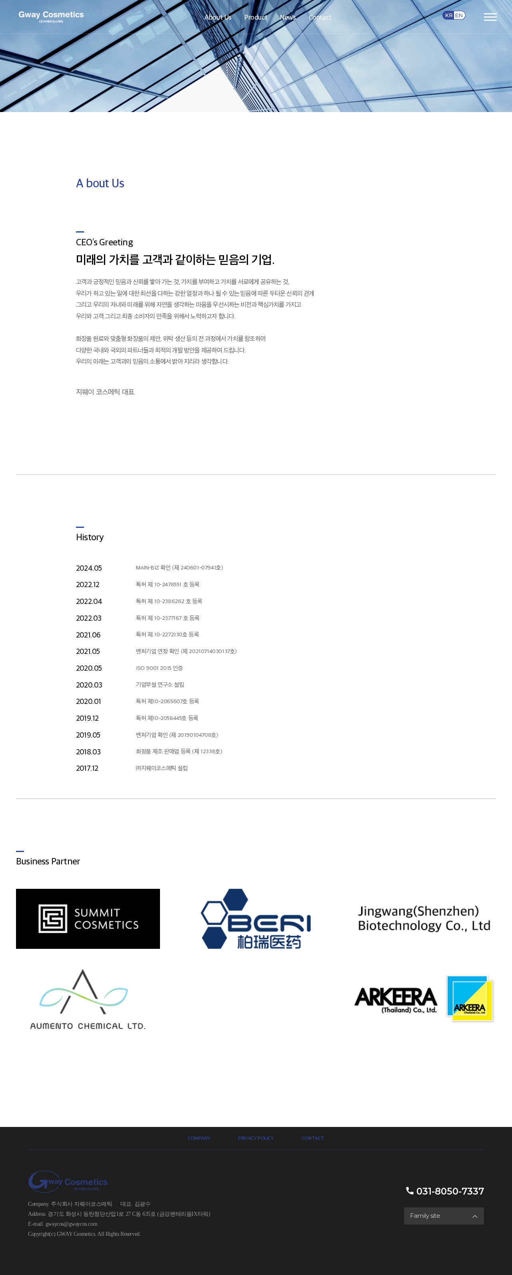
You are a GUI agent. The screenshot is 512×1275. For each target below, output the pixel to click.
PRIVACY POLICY (255, 1138)
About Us (218, 16)
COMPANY (199, 1138)
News (288, 16)
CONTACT (313, 1138)
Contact (320, 16)
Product (255, 16)
